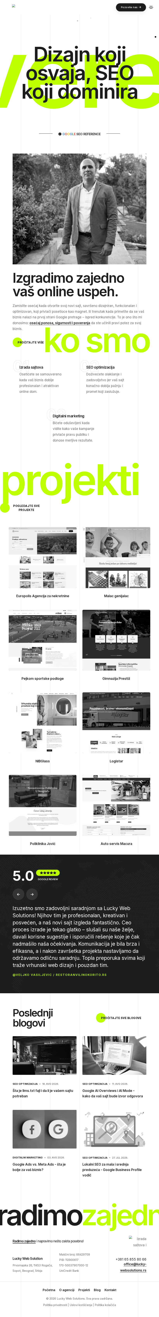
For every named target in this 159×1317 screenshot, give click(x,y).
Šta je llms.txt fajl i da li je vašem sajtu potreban (43, 1093)
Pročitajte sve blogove (121, 1018)
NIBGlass (42, 761)
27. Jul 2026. (120, 1157)
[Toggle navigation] (151, 7)
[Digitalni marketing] (57, 453)
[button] (18, 894)
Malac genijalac (116, 596)
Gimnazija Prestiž (116, 679)
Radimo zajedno (24, 1241)
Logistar (116, 761)
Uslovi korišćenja (81, 1305)
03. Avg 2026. (56, 1157)
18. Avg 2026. (50, 1083)
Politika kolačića (105, 1305)
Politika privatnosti (55, 1305)
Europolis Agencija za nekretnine (42, 596)
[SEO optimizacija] (90, 404)
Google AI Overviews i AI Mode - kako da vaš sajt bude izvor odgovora (112, 1093)
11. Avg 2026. (120, 1083)
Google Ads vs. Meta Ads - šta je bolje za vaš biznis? (39, 1167)
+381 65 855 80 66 (131, 1259)
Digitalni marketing (28, 1157)
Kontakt (110, 1290)
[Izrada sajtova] (23, 404)
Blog (97, 1290)
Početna (49, 1290)
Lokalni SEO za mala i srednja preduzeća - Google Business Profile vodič (112, 1169)
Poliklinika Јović (42, 844)
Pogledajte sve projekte (26, 508)
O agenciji (66, 1290)
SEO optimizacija (25, 1083)
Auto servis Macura (116, 844)
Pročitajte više (31, 342)
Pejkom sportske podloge (43, 679)
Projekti (84, 1290)
